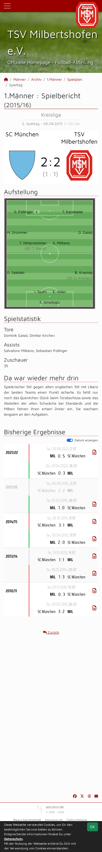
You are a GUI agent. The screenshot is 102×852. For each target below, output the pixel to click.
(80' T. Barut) (36, 248)
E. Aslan (59, 291)
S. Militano (61, 243)
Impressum (54, 820)
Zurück (53, 632)
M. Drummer (17, 232)
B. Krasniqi (83, 272)
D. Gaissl (85, 232)
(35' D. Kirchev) (79, 278)
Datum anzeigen (86, 440)
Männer (19, 79)
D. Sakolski (15, 272)
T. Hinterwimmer (33, 243)
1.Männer (54, 79)
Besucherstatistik (27, 820)
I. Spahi (41, 291)
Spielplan (74, 79)
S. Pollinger (26, 211)
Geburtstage (76, 820)
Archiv (36, 79)
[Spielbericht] (94, 452)
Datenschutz (13, 839)
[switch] (70, 440)
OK (92, 826)
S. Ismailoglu (49, 302)
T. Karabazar (72, 211)
